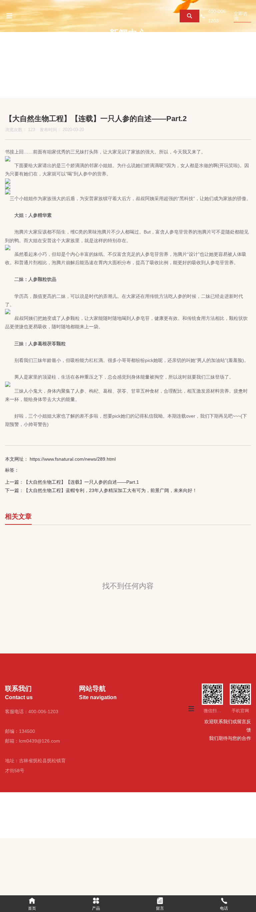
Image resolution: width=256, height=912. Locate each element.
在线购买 (155, 50)
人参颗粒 (37, 279)
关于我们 (33, 50)
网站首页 (2, 813)
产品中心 (73, 50)
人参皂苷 (174, 232)
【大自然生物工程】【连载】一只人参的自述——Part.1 (81, 482)
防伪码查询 (5, 82)
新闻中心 (114, 50)
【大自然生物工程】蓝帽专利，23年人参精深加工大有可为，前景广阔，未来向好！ (110, 490)
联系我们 (196, 50)
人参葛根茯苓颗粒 (47, 343)
